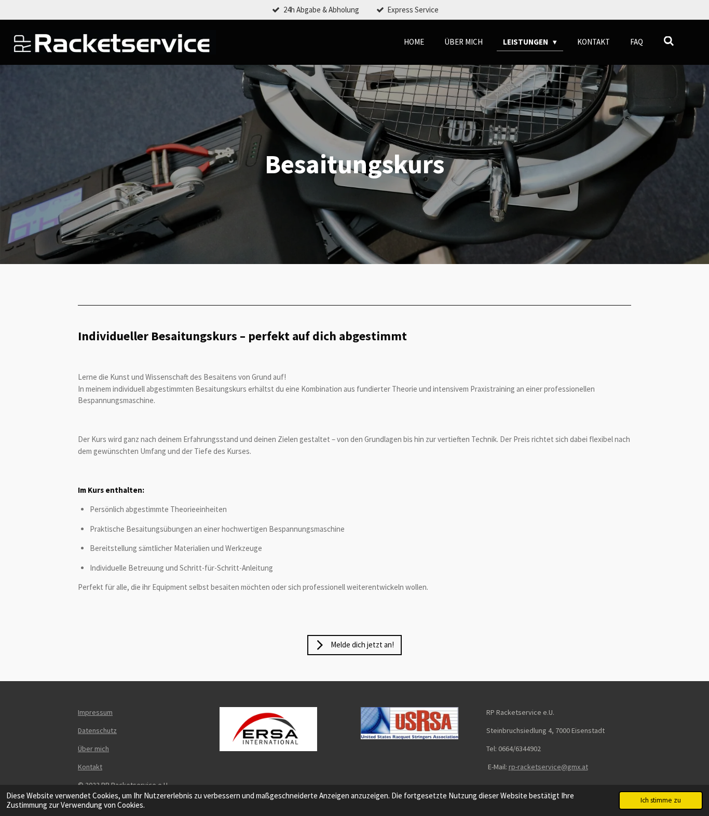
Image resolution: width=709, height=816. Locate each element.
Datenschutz (97, 730)
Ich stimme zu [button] (660, 800)
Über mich (93, 748)
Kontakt (90, 766)
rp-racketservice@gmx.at (548, 766)
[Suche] (668, 41)
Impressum (95, 712)
